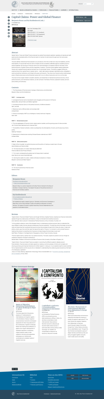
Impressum (46, 393)
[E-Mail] (9, 33)
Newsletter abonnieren (53, 380)
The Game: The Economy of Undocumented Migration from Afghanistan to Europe (77, 308)
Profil (31, 377)
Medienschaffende (16, 384)
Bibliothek (33, 375)
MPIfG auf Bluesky (53, 384)
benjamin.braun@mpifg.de (20, 181)
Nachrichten (51, 377)
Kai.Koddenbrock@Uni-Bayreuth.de (23, 197)
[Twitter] (9, 27)
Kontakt (72, 375)
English (81, 3)
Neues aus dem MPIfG (55, 375)
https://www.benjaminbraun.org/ (22, 183)
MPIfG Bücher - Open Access (83, 20)
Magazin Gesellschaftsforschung (56, 387)
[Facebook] (9, 17)
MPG (73, 378)
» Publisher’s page (32, 40)
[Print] (9, 36)
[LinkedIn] (9, 20)
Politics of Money (18, 199)
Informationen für (18, 375)
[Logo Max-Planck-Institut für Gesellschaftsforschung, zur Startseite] (38, 4)
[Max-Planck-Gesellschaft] (14, 394)
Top (16, 369)
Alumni (14, 382)
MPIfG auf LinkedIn (54, 382)
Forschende (15, 377)
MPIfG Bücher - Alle (81, 17)
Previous (12, 314)
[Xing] (9, 30)
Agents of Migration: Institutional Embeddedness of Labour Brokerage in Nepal (26, 306)
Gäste (13, 380)
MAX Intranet (85, 375)
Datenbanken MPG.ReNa (37, 382)
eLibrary (33, 380)
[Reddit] (9, 24)
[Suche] (91, 4)
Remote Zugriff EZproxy (37, 384)
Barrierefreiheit (85, 378)
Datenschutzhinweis (55, 393)
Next (91, 314)
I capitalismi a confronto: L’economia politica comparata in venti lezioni (50, 307)
